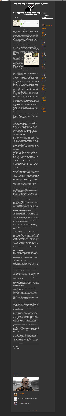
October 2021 (43, 80)
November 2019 (43, 99)
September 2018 (44, 111)
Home (26, 369)
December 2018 (43, 108)
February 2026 (43, 34)
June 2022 (43, 74)
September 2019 (44, 100)
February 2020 (43, 97)
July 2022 (43, 73)
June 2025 (43, 41)
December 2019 (43, 98)
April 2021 (43, 85)
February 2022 (43, 77)
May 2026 (43, 32)
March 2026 (43, 33)
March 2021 (43, 86)
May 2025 (43, 42)
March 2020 (43, 96)
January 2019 (43, 107)
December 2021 (43, 79)
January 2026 (43, 35)
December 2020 (43, 89)
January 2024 (43, 57)
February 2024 (43, 56)
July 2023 (43, 62)
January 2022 (43, 78)
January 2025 (43, 46)
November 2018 (43, 109)
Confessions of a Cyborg (17, 373)
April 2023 (43, 65)
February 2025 (43, 45)
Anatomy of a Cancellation (21, 397)
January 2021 (43, 88)
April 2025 (43, 43)
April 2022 (43, 76)
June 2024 (43, 52)
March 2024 (43, 55)
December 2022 (43, 69)
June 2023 (43, 63)
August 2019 (43, 101)
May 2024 (43, 53)
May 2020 (43, 95)
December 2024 (43, 47)
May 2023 (43, 64)
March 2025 (43, 44)
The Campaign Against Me (21, 393)
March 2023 (43, 66)
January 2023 (43, 68)
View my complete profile (49, 25)
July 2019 (43, 102)
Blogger (36, 410)
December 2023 (43, 58)
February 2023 (43, 67)
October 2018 (43, 110)
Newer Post (14, 369)
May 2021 (43, 84)
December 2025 (43, 36)
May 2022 (43, 75)
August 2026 (43, 31)
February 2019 (43, 106)
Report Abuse (44, 28)
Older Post (37, 369)
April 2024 (43, 54)
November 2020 (43, 90)
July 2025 (43, 40)
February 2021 (43, 87)
